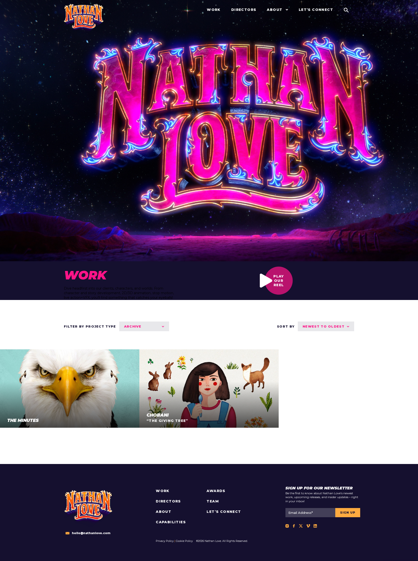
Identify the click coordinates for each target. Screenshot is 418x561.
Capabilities (171, 522)
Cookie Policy (184, 541)
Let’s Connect (224, 511)
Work (163, 491)
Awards (216, 491)
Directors (168, 501)
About (163, 511)
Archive (133, 326)
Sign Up (347, 512)
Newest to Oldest (323, 326)
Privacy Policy (165, 541)
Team (213, 501)
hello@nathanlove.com (91, 533)
